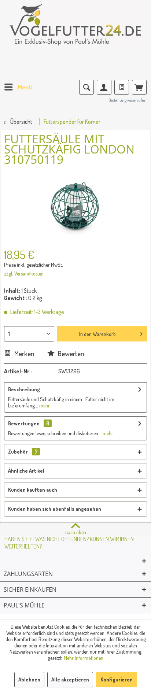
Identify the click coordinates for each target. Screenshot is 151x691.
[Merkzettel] (121, 87)
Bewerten (70, 353)
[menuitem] (18, 87)
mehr (44, 405)
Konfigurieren (116, 679)
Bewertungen (24, 423)
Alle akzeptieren (70, 679)
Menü (25, 87)
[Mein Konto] (104, 87)
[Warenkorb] (139, 87)
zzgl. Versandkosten (24, 273)
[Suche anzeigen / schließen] (86, 87)
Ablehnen (29, 679)
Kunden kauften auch (32, 490)
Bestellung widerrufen (127, 100)
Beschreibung (24, 389)
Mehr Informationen (83, 658)
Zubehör (22, 451)
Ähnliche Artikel (26, 471)
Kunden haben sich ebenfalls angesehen (54, 509)
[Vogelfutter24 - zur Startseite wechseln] (75, 29)
